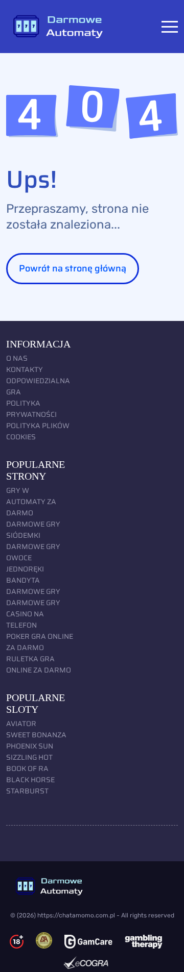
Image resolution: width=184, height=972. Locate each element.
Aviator (21, 723)
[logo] (92, 886)
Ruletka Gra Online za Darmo (38, 664)
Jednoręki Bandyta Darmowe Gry (33, 580)
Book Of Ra (27, 768)
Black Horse (30, 779)
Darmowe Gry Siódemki (33, 529)
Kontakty (24, 369)
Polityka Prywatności (31, 408)
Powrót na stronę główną (72, 268)
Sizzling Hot (29, 757)
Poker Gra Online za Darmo (39, 642)
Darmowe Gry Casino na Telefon (33, 614)
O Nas (17, 358)
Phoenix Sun (29, 746)
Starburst (27, 790)
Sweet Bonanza (36, 734)
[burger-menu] (170, 27)
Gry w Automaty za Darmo (31, 501)
